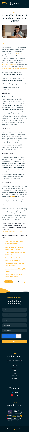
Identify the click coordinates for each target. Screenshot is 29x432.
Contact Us (14, 378)
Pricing (14, 370)
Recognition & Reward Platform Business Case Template (14, 275)
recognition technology (9, 64)
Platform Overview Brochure (14, 360)
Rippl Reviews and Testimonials (14, 363)
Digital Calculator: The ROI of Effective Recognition (14, 243)
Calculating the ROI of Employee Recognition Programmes (14, 248)
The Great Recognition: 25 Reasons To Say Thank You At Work (15, 259)
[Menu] (26, 3)
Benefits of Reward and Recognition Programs (15, 270)
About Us (14, 375)
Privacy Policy (14, 429)
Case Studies (15, 368)
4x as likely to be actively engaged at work (14, 68)
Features (8, 281)
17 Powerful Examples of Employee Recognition (15, 253)
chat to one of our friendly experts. (12, 231)
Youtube (16, 395)
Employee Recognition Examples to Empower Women (15, 264)
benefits (12, 196)
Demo (3, 3)
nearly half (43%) (17, 54)
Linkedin (16, 392)
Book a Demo (19, 281)
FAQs (14, 373)
